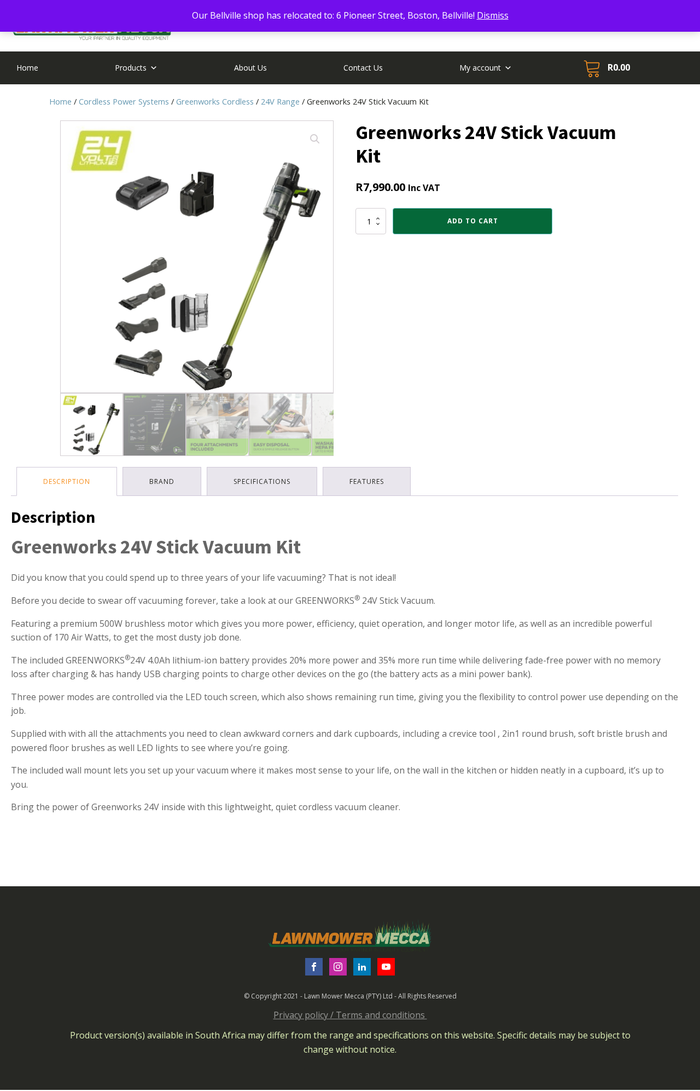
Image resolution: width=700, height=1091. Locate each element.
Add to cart (472, 221)
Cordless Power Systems (124, 101)
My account (480, 67)
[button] (315, 139)
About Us (250, 67)
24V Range (280, 101)
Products (131, 67)
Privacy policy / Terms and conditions (350, 1015)
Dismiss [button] (493, 15)
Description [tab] (66, 481)
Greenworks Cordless (215, 101)
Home (27, 67)
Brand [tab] (161, 481)
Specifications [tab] (262, 481)
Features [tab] (366, 481)
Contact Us (363, 67)
